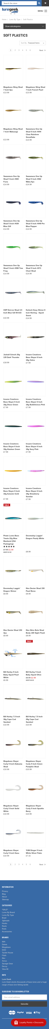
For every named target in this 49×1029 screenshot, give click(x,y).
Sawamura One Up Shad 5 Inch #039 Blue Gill (11, 223)
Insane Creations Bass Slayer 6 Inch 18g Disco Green (11, 402)
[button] (24, 26)
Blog (4, 894)
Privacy (5, 891)
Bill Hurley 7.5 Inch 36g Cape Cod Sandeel (11, 719)
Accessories (7, 931)
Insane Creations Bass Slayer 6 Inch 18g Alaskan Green (11, 446)
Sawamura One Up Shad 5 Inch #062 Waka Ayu (34, 179)
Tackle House (7, 953)
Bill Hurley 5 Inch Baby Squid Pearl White (11, 674)
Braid (4, 918)
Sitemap (5, 899)
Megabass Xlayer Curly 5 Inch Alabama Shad (12, 764)
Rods (4, 929)
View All (5, 969)
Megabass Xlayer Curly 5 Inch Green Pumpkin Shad (34, 764)
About (4, 897)
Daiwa (4, 944)
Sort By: (24, 43)
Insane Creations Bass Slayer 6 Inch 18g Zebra (34, 357)
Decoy (4, 966)
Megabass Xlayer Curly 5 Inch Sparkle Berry (35, 808)
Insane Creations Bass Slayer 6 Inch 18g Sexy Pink (34, 446)
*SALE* (5, 910)
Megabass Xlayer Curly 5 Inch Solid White (11, 808)
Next (41, 50)
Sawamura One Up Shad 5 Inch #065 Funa (11, 179)
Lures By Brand (8, 912)
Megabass (6, 947)
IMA (3, 942)
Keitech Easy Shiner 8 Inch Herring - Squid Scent (35, 312)
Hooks (4, 923)
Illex (3, 958)
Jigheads (5, 921)
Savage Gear (7, 964)
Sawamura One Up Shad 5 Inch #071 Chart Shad (34, 268)
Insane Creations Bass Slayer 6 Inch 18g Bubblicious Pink (35, 402)
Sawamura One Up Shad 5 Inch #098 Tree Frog (13, 268)
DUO (4, 950)
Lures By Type (8, 915)
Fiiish (4, 955)
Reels (4, 926)
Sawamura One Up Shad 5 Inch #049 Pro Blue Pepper (35, 223)
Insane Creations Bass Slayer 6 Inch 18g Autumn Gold (11, 491)
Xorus (4, 961)
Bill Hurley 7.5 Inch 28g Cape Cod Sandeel (34, 719)
